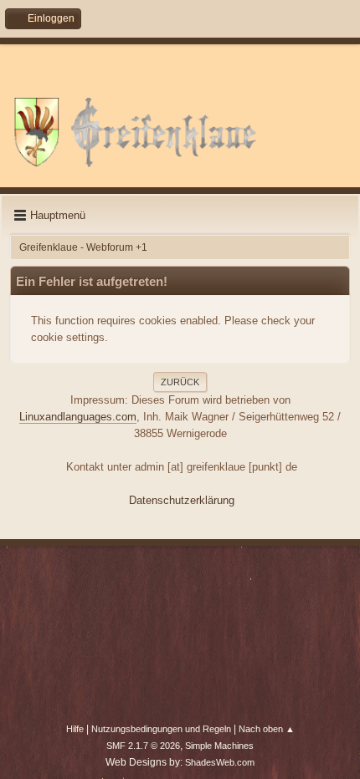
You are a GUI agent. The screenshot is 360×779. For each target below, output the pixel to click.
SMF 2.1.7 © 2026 (143, 746)
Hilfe (75, 729)
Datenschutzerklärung (181, 500)
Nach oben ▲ (267, 729)
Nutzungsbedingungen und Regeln (161, 729)
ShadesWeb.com (220, 762)
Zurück (180, 382)
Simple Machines (219, 746)
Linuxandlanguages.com (77, 416)
